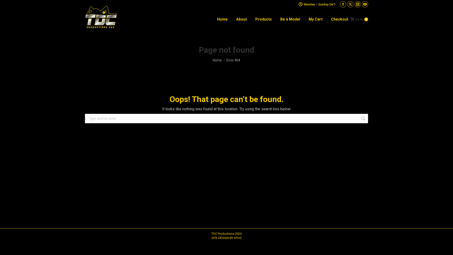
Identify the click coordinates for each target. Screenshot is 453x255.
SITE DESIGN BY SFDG (227, 238)
